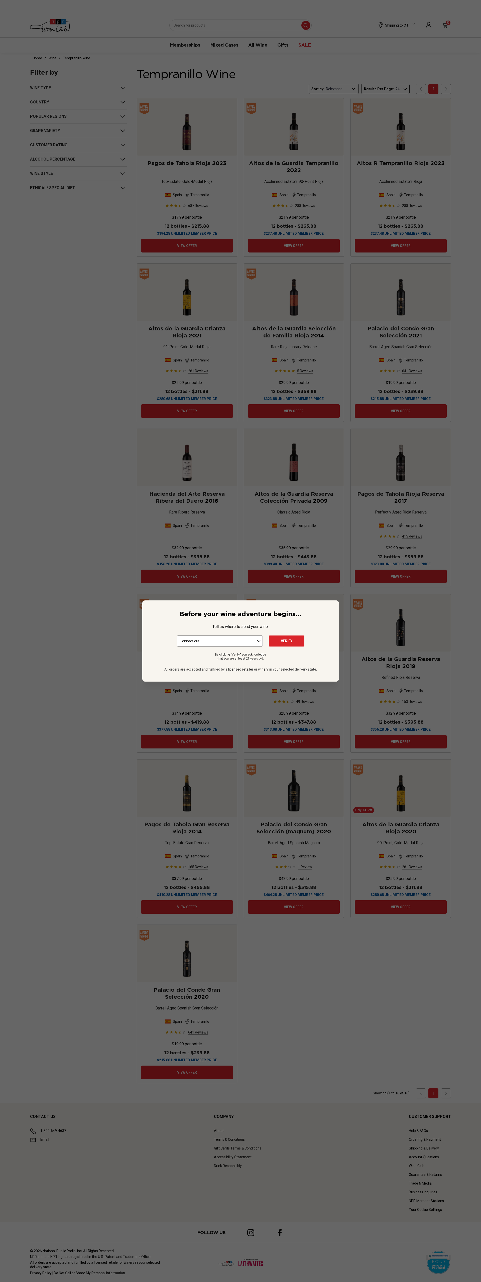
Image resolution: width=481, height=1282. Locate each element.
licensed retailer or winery (248, 669)
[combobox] (220, 641)
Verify (286, 641)
